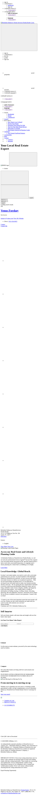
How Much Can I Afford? (15, 122)
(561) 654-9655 (12, 221)
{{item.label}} (12, 10)
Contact (6, 138)
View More (4, 546)
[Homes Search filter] (15, 192)
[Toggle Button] (19, 37)
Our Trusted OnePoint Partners (16, 133)
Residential (11, 114)
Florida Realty (25, 790)
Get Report (4, 625)
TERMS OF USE (9, 700)
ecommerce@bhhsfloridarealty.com (10, 793)
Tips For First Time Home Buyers (17, 127)
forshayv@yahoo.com (7, 218)
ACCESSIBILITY (9, 705)
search (3, 203)
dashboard (11, 5)
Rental (9, 116)
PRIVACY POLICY (10, 702)
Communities (8, 135)
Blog (5, 136)
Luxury (6, 119)
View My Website (18, 218)
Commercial (11, 117)
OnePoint (7, 131)
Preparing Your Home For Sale (16, 125)
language (10, 141)
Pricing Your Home (13, 123)
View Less (10, 546)
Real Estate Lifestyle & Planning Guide (19, 130)
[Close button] (23, 159)
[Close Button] (15, 178)
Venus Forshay (10, 210)
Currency (10, 139)
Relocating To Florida (14, 128)
